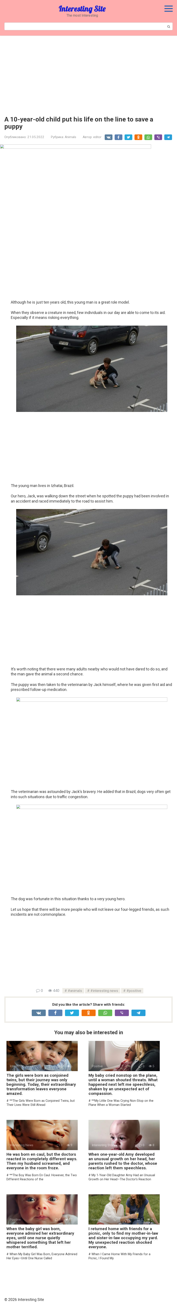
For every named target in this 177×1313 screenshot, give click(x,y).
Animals (70, 137)
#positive (133, 991)
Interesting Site (82, 8)
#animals (75, 991)
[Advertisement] (88, 72)
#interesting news (104, 991)
